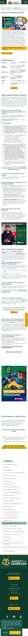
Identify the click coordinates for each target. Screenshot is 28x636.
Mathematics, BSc (8, 520)
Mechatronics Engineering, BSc (11, 526)
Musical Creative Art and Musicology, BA (12, 528)
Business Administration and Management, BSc (14, 472)
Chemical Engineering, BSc (10, 478)
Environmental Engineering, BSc (11, 517)
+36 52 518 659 (14, 592)
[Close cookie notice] (21, 622)
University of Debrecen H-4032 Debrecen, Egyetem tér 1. (14, 573)
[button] (25, 2)
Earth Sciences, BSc (8, 506)
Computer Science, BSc (9, 495)
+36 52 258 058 (14, 585)
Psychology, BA (7, 540)
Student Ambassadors (16, 437)
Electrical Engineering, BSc (10, 509)
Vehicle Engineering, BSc (9, 551)
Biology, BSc (6, 467)
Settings (5, 632)
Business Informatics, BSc (9, 475)
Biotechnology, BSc (8, 470)
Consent (15, 632)
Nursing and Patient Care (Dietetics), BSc (13, 503)
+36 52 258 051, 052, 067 (14, 589)
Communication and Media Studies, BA (12, 492)
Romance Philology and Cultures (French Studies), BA (15, 547)
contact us (22, 441)
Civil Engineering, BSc (8, 484)
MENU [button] (2, 2)
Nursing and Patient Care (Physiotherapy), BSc (14, 531)
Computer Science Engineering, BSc (12, 498)
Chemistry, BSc (7, 481)
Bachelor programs (5, 9)
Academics (8, 7)
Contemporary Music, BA (9, 500)
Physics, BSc (6, 537)
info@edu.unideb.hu (14, 605)
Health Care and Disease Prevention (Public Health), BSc (13, 543)
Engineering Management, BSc (10, 514)
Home (2, 7)
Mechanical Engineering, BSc (18, 9)
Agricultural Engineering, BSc (10, 464)
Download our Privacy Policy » (8, 628)
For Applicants (16, 7)
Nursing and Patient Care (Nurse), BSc (12, 534)
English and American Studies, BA (11, 512)
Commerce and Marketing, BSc (10, 489)
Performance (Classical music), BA (11, 486)
